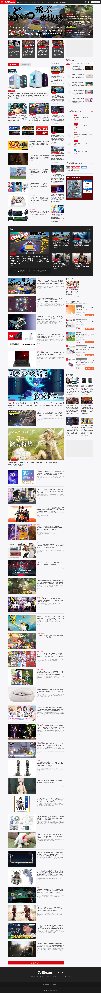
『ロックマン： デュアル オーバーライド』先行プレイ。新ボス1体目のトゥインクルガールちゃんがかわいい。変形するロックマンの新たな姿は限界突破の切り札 (57, 218)
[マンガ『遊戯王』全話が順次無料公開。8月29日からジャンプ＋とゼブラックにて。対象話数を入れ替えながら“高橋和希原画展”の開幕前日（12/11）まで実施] (22, 877)
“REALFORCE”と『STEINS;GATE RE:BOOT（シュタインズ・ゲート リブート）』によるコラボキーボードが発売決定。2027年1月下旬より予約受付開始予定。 (50, 550)
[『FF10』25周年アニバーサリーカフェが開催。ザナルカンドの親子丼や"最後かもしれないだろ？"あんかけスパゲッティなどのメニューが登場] (22, 804)
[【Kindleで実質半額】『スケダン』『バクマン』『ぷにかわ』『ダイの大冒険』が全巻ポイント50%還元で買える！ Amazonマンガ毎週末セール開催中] (18, 187)
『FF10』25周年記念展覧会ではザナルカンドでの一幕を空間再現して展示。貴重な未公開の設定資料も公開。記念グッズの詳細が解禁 (50, 818)
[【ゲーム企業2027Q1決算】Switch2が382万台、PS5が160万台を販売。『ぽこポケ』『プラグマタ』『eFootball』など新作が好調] (22, 340)
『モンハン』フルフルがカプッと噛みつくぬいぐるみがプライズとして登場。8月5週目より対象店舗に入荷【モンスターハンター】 (50, 836)
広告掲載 (69, 976)
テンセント (39, 638)
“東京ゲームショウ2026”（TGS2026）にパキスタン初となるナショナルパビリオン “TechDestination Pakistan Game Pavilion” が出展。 (50, 477)
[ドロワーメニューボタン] (2, 2)
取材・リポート (70, 14)
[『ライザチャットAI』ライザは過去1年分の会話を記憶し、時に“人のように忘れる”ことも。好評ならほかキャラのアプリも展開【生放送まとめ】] (57, 69)
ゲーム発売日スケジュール (74, 163)
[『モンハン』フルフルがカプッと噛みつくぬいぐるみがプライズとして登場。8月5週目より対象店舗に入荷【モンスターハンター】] (22, 840)
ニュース (53, 2)
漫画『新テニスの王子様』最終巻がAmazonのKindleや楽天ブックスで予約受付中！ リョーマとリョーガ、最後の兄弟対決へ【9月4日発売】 (17, 118)
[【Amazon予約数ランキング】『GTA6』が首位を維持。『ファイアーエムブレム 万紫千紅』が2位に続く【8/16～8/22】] (61, 258)
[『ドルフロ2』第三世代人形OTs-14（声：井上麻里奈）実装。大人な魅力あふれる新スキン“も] (22, 786)
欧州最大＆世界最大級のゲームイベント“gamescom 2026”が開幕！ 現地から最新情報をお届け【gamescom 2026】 (57, 158)
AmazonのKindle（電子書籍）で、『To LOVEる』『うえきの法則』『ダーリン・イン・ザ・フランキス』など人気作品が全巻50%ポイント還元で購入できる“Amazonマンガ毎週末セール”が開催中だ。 (50, 659)
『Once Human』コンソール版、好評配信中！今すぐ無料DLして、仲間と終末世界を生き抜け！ (50, 563)
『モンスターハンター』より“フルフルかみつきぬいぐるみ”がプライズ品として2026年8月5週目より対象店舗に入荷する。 (50, 840)
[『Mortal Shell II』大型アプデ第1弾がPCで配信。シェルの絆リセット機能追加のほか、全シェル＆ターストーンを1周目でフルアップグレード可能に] (18, 159)
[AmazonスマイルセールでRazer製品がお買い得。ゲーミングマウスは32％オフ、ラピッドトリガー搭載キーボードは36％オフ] (18, 215)
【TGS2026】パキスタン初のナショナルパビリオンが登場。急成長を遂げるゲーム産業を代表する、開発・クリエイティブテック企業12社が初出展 (50, 473)
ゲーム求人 (48, 2)
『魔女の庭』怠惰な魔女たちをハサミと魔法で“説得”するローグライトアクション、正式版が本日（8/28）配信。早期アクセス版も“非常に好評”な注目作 (50, 890)
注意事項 (54, 976)
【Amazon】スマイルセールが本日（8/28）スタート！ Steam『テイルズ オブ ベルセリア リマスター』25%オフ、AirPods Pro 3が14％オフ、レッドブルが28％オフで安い (72, 389)
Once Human (41, 561)
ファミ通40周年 (73, 287)
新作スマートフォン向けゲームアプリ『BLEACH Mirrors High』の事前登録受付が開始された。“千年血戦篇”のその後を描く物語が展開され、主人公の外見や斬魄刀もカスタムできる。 (50, 514)
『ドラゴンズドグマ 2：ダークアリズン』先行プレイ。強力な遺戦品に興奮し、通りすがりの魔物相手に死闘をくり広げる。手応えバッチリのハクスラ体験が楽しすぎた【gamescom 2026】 (57, 178)
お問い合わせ (32, 976)
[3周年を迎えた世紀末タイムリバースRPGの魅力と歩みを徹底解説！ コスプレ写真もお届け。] (36, 444)
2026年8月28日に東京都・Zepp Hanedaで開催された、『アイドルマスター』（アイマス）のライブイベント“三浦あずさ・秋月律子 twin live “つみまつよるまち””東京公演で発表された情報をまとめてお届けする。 (50, 713)
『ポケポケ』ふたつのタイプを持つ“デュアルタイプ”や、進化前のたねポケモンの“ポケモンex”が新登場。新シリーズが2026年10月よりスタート (50, 527)
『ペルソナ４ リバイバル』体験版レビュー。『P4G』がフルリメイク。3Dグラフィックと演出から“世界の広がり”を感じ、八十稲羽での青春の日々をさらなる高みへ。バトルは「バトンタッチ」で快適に (57, 198)
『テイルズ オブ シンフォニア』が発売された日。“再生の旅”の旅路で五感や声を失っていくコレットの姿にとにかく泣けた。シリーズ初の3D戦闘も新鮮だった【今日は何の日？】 (50, 673)
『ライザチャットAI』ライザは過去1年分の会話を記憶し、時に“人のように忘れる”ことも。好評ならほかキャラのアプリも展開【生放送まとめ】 (57, 78)
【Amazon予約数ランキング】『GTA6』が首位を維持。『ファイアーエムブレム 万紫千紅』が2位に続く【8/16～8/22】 (61, 264)
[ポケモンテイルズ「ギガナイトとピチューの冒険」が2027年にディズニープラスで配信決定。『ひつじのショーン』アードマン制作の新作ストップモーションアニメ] (22, 623)
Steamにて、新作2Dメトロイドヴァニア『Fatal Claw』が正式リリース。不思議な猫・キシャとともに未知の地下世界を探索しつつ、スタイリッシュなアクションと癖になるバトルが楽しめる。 (50, 322)
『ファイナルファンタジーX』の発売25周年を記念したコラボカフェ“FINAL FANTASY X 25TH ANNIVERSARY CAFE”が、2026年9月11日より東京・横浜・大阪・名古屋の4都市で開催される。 (50, 804)
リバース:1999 (14, 459)
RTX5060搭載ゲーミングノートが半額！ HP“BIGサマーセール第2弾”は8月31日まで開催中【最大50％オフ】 (50, 354)
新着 (18, 2)
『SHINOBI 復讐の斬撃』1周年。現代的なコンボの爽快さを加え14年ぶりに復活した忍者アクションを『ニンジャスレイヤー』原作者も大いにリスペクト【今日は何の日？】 (50, 745)
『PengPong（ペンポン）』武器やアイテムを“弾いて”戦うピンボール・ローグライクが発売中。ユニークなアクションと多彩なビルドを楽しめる (50, 300)
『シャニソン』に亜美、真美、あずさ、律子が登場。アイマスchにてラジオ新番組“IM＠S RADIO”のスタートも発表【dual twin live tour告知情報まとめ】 (50, 709)
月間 (82, 63)
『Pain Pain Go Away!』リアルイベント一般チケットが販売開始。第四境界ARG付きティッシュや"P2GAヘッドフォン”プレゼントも (50, 600)
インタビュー (69, 30)
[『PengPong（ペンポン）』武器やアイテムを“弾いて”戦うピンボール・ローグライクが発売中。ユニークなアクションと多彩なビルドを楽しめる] (22, 304)
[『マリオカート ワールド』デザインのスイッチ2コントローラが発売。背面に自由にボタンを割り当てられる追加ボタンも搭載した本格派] (18, 201)
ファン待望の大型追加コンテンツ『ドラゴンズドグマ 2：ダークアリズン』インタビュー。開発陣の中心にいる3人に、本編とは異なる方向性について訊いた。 (50, 418)
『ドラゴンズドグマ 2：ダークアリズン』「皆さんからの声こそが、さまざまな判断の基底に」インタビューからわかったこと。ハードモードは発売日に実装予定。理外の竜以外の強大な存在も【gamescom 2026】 (79, 33)
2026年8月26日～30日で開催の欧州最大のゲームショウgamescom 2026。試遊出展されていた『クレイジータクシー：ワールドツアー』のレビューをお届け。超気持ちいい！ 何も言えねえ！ (50, 286)
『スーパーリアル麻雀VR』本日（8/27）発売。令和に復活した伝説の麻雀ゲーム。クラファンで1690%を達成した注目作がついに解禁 (78, 93)
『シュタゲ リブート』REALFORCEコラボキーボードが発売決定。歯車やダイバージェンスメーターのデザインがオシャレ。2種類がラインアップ (50, 546)
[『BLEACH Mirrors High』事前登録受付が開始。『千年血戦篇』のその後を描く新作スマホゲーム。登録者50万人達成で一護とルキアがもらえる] (81, 258)
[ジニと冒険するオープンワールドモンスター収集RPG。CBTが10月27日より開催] (22, 641)
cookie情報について (62, 976)
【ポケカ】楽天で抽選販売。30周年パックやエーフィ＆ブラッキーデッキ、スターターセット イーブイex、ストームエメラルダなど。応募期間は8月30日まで (87, 429)
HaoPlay (38, 783)
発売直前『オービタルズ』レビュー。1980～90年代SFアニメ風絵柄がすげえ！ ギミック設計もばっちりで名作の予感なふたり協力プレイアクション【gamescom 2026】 (14, 51)
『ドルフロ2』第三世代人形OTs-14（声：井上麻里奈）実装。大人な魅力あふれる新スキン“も (49, 781)
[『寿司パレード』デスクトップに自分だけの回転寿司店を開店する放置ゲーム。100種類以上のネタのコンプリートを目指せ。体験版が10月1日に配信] (22, 859)
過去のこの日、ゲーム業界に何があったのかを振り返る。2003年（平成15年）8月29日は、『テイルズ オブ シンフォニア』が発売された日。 (50, 676)
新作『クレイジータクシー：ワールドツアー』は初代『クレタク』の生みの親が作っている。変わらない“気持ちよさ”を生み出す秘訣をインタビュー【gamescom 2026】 (39, 119)
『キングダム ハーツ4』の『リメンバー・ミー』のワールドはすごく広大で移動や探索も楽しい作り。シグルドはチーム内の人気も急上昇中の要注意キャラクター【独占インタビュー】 (57, 119)
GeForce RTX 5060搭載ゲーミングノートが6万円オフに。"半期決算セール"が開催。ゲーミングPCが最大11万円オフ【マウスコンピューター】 (39, 143)
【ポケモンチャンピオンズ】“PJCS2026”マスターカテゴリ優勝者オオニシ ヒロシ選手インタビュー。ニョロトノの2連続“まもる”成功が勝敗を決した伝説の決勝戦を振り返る (50, 927)
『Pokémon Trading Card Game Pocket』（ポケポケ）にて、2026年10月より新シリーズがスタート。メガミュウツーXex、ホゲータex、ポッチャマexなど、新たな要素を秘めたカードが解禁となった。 (50, 532)
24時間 (72, 63)
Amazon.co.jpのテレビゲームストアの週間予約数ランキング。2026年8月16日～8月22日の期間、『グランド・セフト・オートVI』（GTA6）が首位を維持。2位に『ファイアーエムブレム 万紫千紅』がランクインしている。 (50, 495)
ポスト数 (87, 63)
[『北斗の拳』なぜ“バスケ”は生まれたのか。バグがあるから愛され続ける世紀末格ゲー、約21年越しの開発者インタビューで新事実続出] (58, 43)
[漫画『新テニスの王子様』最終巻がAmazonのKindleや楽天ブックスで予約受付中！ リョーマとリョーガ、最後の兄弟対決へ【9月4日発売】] (17, 108)
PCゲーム (33, 2)
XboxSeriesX (76, 170)
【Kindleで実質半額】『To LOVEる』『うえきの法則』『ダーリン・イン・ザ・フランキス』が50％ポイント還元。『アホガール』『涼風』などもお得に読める (50, 654)
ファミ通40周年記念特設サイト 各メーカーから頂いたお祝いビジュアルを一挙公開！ (72, 292)
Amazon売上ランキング (73, 302)
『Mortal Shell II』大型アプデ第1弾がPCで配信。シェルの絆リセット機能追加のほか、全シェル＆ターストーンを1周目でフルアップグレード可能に (39, 157)
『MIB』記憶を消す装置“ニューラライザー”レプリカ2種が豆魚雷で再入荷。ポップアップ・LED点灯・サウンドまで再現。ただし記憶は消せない (50, 763)
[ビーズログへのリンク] (55, 984)
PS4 (86, 167)
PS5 (29, 2)
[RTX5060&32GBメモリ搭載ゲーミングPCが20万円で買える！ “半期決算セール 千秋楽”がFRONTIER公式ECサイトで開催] (28, 79)
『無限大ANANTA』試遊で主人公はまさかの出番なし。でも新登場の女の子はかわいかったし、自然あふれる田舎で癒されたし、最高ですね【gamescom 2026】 (79, 17)
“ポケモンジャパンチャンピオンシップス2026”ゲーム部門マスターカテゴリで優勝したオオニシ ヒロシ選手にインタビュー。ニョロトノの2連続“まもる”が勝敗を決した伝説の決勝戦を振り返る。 (50, 931)
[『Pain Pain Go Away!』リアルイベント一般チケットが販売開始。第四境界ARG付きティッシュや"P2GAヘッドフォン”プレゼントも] (22, 605)
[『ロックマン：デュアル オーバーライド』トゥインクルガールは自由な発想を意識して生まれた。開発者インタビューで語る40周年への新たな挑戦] (81, 237)
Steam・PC (69, 170)
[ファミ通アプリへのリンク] (46, 984)
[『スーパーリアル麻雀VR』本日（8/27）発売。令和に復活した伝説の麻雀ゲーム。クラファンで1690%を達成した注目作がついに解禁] (89, 92)
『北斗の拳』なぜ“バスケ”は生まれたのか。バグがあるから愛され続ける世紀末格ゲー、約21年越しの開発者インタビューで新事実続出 (58, 51)
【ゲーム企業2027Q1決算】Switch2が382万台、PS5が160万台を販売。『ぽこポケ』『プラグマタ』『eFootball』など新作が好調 (50, 336)
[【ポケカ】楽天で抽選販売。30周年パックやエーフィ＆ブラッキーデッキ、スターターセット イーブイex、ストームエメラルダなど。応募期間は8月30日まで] (87, 421)
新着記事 (25, 64)
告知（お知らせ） (40, 597)
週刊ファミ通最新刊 (73, 178)
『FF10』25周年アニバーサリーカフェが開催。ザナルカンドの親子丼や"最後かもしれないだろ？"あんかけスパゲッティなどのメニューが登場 (50, 800)
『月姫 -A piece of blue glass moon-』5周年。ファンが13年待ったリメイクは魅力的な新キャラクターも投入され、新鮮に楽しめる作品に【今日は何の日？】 (78, 101)
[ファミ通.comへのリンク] (10, 2)
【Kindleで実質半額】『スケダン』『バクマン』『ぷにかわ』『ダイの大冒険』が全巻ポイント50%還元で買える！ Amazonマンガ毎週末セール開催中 (38, 185)
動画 (57, 2)
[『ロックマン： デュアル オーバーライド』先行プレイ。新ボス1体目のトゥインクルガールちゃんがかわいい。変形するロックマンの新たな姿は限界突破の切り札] (57, 209)
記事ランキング (71, 60)
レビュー (11, 24)
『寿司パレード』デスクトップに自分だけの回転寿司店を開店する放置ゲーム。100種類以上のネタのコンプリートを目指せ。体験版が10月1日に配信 (50, 854)
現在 (68, 63)
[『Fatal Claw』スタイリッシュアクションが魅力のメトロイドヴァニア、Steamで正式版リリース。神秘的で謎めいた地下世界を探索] (22, 322)
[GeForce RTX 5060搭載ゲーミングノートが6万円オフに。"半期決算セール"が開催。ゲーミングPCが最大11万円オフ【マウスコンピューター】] (18, 145)
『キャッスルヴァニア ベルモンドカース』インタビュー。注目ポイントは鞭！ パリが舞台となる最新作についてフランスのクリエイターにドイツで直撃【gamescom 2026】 (28, 51)
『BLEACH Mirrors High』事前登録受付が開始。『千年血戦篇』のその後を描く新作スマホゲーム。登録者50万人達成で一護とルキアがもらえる (82, 264)
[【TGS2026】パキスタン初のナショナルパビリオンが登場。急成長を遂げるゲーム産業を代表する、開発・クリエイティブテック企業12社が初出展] (22, 477)
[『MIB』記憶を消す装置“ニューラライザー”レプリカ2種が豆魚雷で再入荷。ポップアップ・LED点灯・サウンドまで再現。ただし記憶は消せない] (22, 768)
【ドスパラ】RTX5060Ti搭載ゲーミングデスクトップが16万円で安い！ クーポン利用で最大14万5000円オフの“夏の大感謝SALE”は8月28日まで (87, 389)
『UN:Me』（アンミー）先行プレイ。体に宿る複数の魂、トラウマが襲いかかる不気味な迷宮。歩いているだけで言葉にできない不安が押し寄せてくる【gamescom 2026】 (57, 98)
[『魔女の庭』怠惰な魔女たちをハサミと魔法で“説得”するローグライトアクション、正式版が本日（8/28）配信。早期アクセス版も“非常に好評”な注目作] (22, 895)
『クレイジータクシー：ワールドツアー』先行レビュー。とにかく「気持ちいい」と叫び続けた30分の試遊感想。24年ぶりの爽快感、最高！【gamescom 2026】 (36, 30)
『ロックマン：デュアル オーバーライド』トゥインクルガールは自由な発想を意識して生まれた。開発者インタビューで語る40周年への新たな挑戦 (82, 243)
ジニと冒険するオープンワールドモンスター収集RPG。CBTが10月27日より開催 (50, 636)
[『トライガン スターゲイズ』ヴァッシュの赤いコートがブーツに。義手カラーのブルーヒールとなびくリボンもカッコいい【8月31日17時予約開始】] (22, 913)
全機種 (68, 167)
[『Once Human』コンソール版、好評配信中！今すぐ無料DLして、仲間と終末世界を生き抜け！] (22, 568)
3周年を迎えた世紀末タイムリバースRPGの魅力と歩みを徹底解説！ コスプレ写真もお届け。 (35, 463)
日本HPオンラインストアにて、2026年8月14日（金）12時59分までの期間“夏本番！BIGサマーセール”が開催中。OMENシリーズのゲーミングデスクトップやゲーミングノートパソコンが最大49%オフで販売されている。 (50, 358)
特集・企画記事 (62, 2)
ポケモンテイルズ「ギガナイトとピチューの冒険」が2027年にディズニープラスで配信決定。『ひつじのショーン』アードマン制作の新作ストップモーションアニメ (50, 618)
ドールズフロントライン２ (44, 778)
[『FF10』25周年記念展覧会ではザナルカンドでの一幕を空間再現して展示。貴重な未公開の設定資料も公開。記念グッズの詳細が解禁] (22, 822)
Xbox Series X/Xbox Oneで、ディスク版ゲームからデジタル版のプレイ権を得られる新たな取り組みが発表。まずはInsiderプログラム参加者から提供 (57, 139)
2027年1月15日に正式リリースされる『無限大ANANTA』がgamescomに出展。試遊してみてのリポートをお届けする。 (50, 586)
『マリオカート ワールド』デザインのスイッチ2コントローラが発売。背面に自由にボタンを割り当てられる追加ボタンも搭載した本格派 (39, 199)
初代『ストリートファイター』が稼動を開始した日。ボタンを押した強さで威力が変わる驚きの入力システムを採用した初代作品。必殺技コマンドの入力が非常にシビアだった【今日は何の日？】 (38, 171)
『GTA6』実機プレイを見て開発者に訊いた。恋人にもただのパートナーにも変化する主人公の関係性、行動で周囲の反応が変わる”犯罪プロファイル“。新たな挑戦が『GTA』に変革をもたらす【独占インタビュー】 (43, 51)
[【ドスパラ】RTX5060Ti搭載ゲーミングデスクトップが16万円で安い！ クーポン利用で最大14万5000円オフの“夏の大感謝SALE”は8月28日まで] (87, 380)
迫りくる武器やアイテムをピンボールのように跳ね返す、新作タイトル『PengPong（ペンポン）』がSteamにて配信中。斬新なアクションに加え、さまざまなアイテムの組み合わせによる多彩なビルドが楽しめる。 (50, 304)
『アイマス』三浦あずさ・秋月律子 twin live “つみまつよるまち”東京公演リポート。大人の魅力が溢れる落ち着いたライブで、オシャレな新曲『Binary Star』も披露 (50, 727)
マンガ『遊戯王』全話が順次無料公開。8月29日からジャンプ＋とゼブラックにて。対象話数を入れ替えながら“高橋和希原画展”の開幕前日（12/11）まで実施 (50, 872)
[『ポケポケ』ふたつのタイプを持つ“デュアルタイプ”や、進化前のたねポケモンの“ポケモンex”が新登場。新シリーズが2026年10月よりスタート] (22, 532)
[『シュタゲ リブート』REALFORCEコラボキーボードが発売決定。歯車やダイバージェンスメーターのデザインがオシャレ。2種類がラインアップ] (22, 550)
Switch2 (21, 2)
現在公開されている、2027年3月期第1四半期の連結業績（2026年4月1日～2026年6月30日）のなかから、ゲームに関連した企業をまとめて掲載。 (50, 340)
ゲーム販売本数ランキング (74, 111)
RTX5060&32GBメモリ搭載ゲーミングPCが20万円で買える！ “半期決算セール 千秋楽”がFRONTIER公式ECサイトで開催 (28, 95)
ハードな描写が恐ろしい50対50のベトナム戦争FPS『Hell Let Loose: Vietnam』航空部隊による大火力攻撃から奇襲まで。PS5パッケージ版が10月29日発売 (50, 945)
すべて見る (91, 111)
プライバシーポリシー (41, 976)
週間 (78, 63)
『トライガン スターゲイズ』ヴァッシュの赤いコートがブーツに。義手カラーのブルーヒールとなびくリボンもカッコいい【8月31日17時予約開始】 (50, 909)
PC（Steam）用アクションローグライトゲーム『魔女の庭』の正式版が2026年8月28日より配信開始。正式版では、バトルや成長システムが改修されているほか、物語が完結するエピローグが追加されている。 (50, 895)
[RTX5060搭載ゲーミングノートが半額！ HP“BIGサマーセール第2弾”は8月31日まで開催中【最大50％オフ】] (22, 359)
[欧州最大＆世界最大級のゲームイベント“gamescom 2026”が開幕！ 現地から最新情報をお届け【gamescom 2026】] (57, 150)
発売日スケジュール (40, 2)
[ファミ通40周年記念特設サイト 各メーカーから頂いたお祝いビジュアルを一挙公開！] (72, 284)
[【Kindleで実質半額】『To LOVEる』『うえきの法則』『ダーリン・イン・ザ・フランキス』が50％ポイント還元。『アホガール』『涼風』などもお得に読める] (22, 659)
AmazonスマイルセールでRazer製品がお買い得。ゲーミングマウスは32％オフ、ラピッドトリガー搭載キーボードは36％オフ (39, 213)
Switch (25, 2)
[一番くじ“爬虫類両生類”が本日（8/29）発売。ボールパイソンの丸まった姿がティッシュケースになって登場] (89, 76)
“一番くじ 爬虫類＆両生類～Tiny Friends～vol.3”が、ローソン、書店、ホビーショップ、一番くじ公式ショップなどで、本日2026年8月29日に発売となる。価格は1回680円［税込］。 (50, 695)
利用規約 (49, 976)
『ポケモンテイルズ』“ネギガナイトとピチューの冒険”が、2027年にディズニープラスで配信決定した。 (50, 622)
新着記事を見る (36, 963)
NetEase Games (40, 566)
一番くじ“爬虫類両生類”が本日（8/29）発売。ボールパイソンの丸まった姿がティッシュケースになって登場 (78, 77)
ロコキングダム (42, 633)
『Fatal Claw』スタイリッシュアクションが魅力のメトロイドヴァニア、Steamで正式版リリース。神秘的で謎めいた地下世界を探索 (50, 318)
